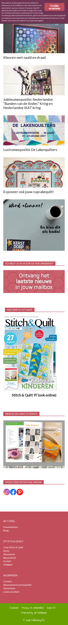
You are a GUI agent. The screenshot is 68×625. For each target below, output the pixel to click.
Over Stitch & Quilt (13, 547)
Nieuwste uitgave (20, 309)
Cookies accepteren (54, 7)
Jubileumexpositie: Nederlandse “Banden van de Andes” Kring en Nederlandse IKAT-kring (28, 103)
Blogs (6, 530)
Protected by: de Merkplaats (34, 612)
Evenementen (10, 527)
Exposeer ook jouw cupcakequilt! (28, 192)
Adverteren (9, 588)
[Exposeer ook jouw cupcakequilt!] (34, 172)
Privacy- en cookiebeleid (32, 607)
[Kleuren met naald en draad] (34, 38)
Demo (6, 550)
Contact (7, 581)
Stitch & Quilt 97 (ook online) (34, 395)
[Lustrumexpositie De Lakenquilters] (34, 130)
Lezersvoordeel (11, 591)
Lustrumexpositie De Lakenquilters (30, 149)
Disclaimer (13, 607)
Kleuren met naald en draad (24, 57)
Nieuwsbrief (9, 557)
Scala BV (51, 607)
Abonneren (9, 554)
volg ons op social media (23, 482)
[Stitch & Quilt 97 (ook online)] (34, 353)
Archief (7, 561)
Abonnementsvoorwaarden (17, 584)
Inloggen (8, 564)
